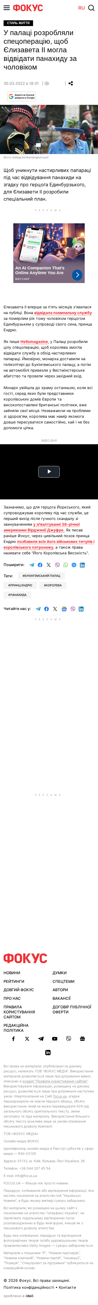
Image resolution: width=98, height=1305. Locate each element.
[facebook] (13, 1038)
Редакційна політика (16, 1028)
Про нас (12, 998)
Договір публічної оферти (72, 1009)
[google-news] (82, 1038)
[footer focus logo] (25, 958)
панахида (18, 595)
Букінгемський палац (42, 576)
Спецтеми (63, 981)
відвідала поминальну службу (63, 312)
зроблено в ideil (19, 1296)
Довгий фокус (19, 989)
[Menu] (7, 8)
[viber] (68, 1038)
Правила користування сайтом (19, 1012)
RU (81, 7)
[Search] (91, 8)
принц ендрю (21, 585)
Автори (60, 989)
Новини (12, 972)
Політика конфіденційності (29, 1287)
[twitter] (27, 1038)
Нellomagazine (34, 341)
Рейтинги (14, 981)
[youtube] (54, 1038)
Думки (60, 972)
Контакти (67, 1287)
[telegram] (41, 1038)
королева (54, 585)
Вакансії (61, 998)
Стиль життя (18, 23)
